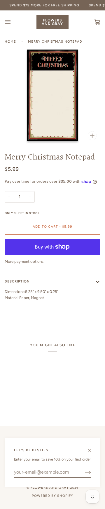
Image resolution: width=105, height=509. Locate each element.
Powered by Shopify (52, 496)
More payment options (24, 261)
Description (17, 281)
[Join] (83, 472)
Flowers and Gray (50, 488)
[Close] (91, 448)
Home (10, 41)
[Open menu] (13, 22)
